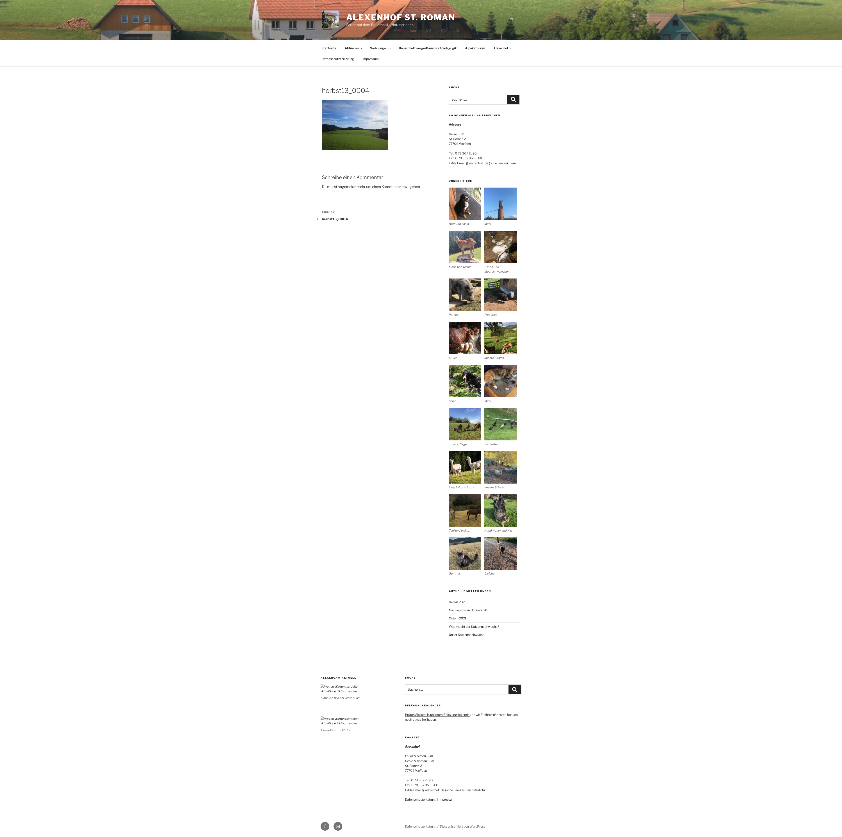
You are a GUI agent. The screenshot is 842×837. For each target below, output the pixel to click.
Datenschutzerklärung (337, 59)
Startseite (328, 48)
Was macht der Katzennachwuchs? (474, 626)
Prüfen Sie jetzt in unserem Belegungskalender (437, 714)
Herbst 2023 (458, 602)
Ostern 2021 (457, 618)
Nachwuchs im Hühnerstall (468, 610)
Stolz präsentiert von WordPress (462, 826)
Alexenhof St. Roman (400, 17)
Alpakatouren (475, 48)
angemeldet (348, 187)
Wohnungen (378, 48)
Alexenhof (500, 48)
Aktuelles (352, 48)
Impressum (370, 59)
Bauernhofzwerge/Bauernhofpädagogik (428, 48)
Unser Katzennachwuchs (466, 635)
